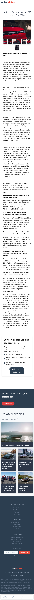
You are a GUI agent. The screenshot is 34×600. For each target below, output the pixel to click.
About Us (17, 525)
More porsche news (9, 419)
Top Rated (17, 512)
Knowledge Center (17, 539)
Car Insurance (17, 543)
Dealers (17, 529)
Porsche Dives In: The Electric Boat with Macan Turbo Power (16, 185)
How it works (17, 527)
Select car (8, 404)
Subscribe (24, 552)
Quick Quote (17, 369)
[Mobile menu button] (30, 2)
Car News (17, 514)
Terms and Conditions (17, 537)
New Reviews (17, 508)
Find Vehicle (17, 372)
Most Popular (17, 510)
